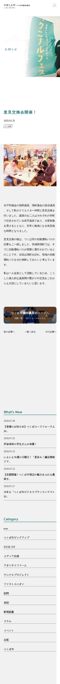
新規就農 (9, 612)
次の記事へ (50, 331)
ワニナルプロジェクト (16, 575)
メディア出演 (11, 556)
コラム (7, 621)
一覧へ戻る (30, 331)
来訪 (6, 602)
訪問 (6, 593)
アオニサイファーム (15, 565)
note (6, 528)
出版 (6, 640)
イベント (9, 630)
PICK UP (9, 547)
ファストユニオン (14, 584)
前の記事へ (9, 331)
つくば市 (9, 649)
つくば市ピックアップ (16, 537)
